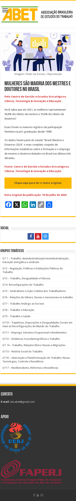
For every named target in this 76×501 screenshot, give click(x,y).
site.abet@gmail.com (22, 401)
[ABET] (38, 14)
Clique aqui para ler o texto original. (38, 182)
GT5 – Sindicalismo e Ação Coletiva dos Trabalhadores (34, 291)
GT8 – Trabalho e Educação (18, 309)
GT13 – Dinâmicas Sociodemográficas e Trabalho (31, 338)
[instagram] (45, 236)
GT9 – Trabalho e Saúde (16, 316)
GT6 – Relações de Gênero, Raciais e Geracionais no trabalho (37, 297)
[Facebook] (31, 236)
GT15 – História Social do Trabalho (22, 351)
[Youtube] (38, 236)
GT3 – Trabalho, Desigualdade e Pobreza (26, 278)
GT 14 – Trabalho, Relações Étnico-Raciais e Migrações (33, 345)
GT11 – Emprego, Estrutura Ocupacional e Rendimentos (34, 332)
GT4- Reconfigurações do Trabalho (23, 284)
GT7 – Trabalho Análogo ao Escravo (23, 303)
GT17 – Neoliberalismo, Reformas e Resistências (30, 367)
